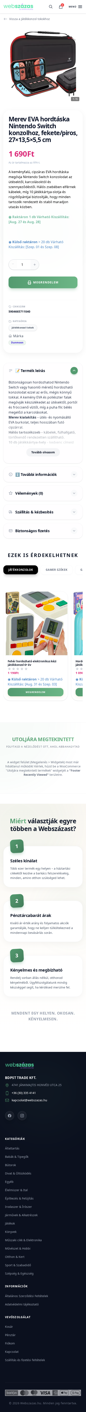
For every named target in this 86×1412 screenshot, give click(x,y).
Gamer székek (56, 570)
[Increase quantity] (34, 265)
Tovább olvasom (43, 452)
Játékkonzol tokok (23, 327)
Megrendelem (35, 692)
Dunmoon (17, 342)
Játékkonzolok (20, 570)
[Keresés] (50, 6)
